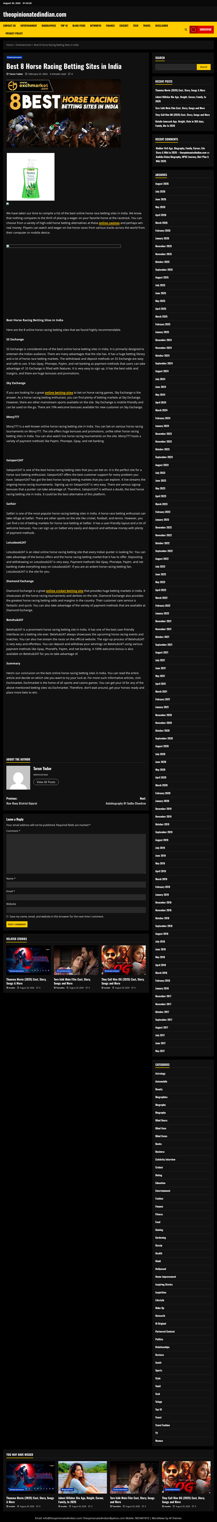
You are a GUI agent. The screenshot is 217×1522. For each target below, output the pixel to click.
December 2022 (163, 527)
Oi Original (160, 1323)
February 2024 (162, 418)
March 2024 (161, 410)
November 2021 (163, 629)
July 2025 (160, 285)
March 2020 (161, 785)
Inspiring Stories (164, 1284)
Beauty (159, 1089)
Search (160, 58)
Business (160, 1151)
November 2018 (163, 910)
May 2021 (160, 676)
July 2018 (160, 941)
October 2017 (162, 1012)
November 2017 (163, 1004)
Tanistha (60, 987)
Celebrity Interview (165, 1159)
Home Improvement (165, 1276)
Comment (13, 831)
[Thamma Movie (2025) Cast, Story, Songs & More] (28, 960)
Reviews (159, 1355)
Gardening (160, 1237)
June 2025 (160, 293)
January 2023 (162, 519)
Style (158, 1378)
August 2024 (162, 371)
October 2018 (162, 918)
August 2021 (161, 652)
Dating (158, 1175)
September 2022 (164, 551)
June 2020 (160, 762)
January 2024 (162, 426)
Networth (95, 25)
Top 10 (64, 25)
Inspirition (160, 1292)
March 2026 (161, 223)
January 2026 (162, 238)
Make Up (159, 1308)
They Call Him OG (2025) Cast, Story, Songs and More (123, 981)
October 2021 (162, 637)
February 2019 (162, 887)
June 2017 (160, 1043)
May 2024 (160, 394)
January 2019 (162, 894)
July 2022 (160, 566)
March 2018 (161, 973)
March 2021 (161, 691)
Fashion (159, 1198)
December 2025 (163, 246)
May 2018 (160, 957)
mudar (12, 987)
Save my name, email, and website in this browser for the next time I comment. (57, 916)
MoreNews (158, 1518)
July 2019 (160, 848)
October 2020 (162, 730)
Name (11, 878)
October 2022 (162, 543)
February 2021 (162, 699)
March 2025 (161, 316)
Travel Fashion (162, 1425)
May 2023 (160, 488)
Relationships (162, 1347)
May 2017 (160, 1051)
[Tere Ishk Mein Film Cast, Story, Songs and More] (76, 960)
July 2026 (160, 191)
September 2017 (163, 1019)
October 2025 (162, 262)
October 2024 (162, 355)
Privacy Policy (14, 33)
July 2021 (160, 660)
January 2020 (162, 801)
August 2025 (162, 277)
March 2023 (161, 504)
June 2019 (160, 855)
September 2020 (164, 738)
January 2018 (162, 988)
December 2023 (163, 434)
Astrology (160, 1073)
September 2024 (164, 363)
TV (156, 1433)
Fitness (159, 1214)
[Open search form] (186, 30)
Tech (135, 25)
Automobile (161, 1081)
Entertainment (28, 25)
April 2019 (160, 871)
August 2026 (162, 184)
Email (10, 891)
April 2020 (160, 777)
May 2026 (160, 207)
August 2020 (162, 746)
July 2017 (160, 1035)
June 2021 (160, 668)
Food (157, 1222)
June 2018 (160, 949)
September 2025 (164, 269)
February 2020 (162, 793)
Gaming (159, 1230)
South (158, 1362)
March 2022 (161, 598)
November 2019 (163, 816)
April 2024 (160, 402)
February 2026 (162, 230)
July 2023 (160, 473)
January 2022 (162, 613)
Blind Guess (161, 1120)
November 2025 (163, 254)
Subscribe (205, 29)
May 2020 (160, 769)
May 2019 (160, 863)
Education (160, 1183)
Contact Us (9, 25)
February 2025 (162, 324)
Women (159, 1441)
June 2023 (160, 480)
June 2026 (160, 199)
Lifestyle (159, 1300)
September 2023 (164, 457)
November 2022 (163, 535)
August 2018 (161, 934)
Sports (158, 1370)
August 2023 (162, 465)
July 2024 (160, 379)
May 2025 (160, 301)
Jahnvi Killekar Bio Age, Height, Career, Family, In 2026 (81, 1500)
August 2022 (162, 559)
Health (158, 1253)
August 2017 (161, 1027)
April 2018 (160, 965)
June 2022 (160, 574)
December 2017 (163, 996)
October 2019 (162, 824)
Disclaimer (161, 25)
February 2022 (162, 605)
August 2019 (161, 840)
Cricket (123, 25)
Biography (160, 1105)
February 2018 (162, 980)
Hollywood (160, 1269)
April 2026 (160, 215)
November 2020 (163, 723)
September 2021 (163, 644)
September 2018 (163, 926)
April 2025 (160, 309)
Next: (126, 800)
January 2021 (162, 707)
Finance (110, 25)
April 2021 (160, 684)
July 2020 (160, 754)
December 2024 (163, 340)
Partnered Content (165, 1331)
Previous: (21, 800)
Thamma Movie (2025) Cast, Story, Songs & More (26, 981)
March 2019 (161, 879)
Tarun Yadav (16, 73)
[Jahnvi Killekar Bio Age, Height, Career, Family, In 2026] (82, 1477)
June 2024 (160, 387)
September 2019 (164, 832)
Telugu (158, 1402)
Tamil (158, 1386)
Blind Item (160, 1128)
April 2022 (160, 590)
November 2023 (163, 441)
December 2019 (163, 809)
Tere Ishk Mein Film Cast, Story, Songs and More (72, 981)
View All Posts (46, 782)
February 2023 (162, 512)
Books (158, 1144)
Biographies (49, 25)
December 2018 (163, 902)
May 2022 (160, 582)
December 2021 (163, 621)
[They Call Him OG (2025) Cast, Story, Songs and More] (124, 960)
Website (11, 904)
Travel (147, 25)
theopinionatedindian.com (34, 14)
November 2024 (163, 348)
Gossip (158, 1245)
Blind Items (78, 25)
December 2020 (163, 715)
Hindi (158, 1261)
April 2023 (160, 496)
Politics (159, 1339)
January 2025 (162, 332)
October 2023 (162, 449)
